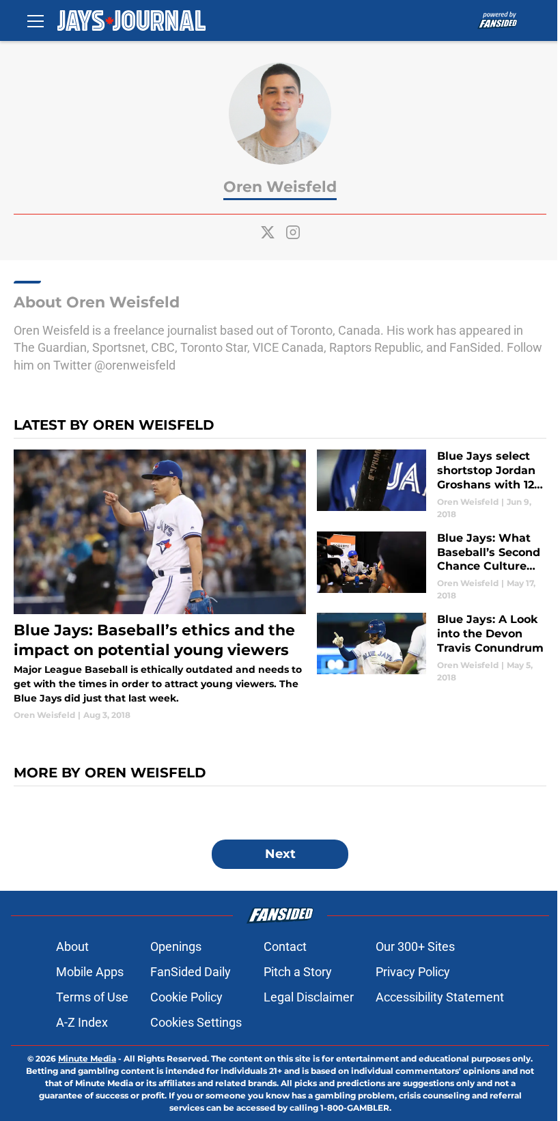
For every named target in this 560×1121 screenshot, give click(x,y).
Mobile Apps (90, 972)
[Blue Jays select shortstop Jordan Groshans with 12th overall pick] (431, 484)
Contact (285, 946)
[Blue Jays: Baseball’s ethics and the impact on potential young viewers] (160, 585)
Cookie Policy (186, 997)
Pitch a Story (298, 972)
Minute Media (87, 1058)
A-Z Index (82, 1022)
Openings (175, 946)
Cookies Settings (196, 1022)
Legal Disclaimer (309, 997)
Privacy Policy (413, 972)
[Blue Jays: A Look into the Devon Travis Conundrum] (431, 648)
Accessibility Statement (440, 997)
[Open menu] (35, 20)
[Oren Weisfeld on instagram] (292, 232)
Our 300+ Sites (415, 946)
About (72, 946)
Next (280, 853)
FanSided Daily (190, 972)
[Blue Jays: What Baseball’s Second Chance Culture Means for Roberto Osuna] (431, 566)
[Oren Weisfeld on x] (267, 232)
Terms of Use (92, 997)
